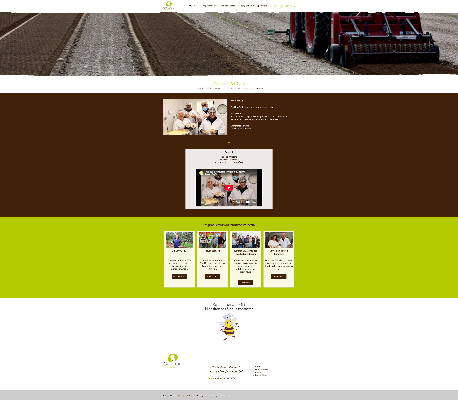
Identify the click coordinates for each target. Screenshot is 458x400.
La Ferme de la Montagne (279, 250)
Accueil (194, 5)
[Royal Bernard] (179, 240)
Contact (258, 372)
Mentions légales (214, 396)
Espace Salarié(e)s (188, 396)
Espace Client (261, 375)
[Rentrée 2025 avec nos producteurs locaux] (212, 240)
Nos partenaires (216, 88)
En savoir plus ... (179, 276)
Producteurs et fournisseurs (236, 88)
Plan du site (226, 396)
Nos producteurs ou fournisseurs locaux (229, 225)
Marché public (201, 396)
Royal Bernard (179, 250)
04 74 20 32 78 (229, 378)
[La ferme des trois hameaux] (246, 240)
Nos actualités (261, 369)
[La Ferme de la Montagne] (279, 240)
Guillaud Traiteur (201, 88)
